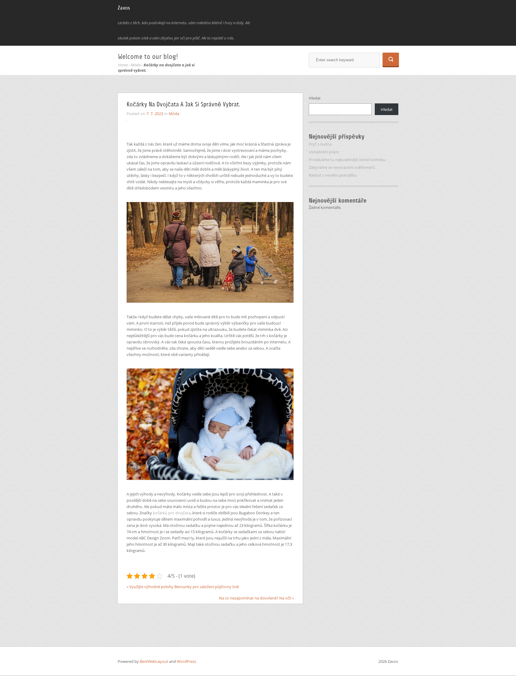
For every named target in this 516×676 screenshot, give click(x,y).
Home (123, 65)
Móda (136, 65)
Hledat (315, 98)
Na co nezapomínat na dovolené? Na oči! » (256, 598)
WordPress (186, 661)
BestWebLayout (154, 661)
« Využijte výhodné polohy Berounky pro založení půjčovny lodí (183, 586)
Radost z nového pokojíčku (333, 175)
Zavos (124, 8)
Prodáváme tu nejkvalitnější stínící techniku (347, 159)
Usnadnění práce (324, 152)
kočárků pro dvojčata (172, 513)
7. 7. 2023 (154, 113)
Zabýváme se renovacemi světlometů (342, 167)
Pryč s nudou (320, 144)
